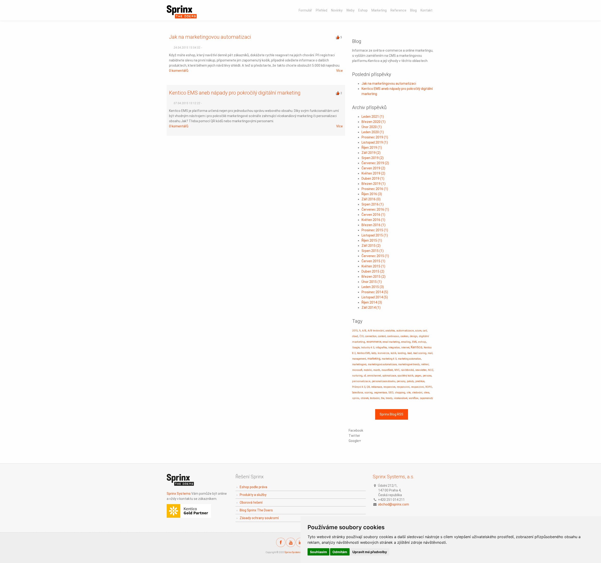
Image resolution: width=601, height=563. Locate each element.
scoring (368, 392)
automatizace (405, 330)
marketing (373, 358)
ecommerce (373, 341)
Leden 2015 (373, 287)
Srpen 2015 (373, 251)
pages (418, 375)
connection (371, 336)
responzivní (417, 387)
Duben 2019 (373, 178)
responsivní (403, 387)
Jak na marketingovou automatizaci (210, 37)
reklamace (376, 387)
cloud (355, 336)
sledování (417, 392)
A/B (364, 330)
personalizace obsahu (383, 381)
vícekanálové (400, 398)
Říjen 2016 (372, 194)
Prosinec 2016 (375, 189)
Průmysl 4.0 (358, 387)
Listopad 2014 (375, 297)
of (365, 375)
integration (394, 347)
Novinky (337, 10)
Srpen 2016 (373, 204)
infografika (381, 347)
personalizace (361, 381)
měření (425, 364)
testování (375, 398)
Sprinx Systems (179, 493)
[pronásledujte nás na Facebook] (280, 542)
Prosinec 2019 (375, 137)
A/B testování (376, 330)
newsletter (421, 370)
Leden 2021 (373, 116)
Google (356, 347)
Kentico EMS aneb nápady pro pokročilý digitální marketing (234, 93)
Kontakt (426, 10)
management (359, 359)
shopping (400, 392)
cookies (404, 336)
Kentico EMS (363, 353)
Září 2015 (371, 245)
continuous (393, 336)
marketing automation (409, 359)
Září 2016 (371, 199)
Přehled (321, 10)
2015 (355, 330)
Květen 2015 (373, 266)
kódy (373, 353)
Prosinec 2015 (375, 230)
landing (402, 353)
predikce (419, 381)
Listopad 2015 (375, 235)
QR (368, 387)
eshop (422, 341)
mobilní (368, 370)
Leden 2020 (373, 132)
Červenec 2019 (375, 163)
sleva (426, 392)
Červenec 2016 (375, 209)
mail (430, 353)
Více (339, 70)
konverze (383, 353)
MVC (397, 370)
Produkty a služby (253, 495)
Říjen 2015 (372, 240)
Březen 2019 (373, 184)
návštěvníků (407, 370)
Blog (413, 10)
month (376, 370)
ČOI (361, 336)
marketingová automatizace (382, 364)
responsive (389, 387)
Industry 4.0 (367, 347)
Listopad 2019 (375, 142)
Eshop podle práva (253, 487)
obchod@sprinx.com (393, 504)
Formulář (305, 10)
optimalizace (389, 375)
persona (427, 375)
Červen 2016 (373, 215)
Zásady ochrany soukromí (259, 518)
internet (405, 347)
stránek (365, 398)
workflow (413, 398)
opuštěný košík (405, 375)
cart (425, 330)
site (409, 392)
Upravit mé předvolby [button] (369, 552)
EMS (414, 342)
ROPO (428, 387)
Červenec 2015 (375, 256)
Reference (398, 10)
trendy (389, 398)
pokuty (410, 381)
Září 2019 (371, 153)
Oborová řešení (251, 502)
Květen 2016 (373, 220)
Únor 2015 (372, 282)
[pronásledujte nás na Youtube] (290, 542)
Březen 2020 (373, 122)
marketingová (359, 364)
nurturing (357, 375)
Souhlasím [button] (318, 552)
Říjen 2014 (372, 302)
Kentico (416, 347)
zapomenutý (426, 398)
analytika (390, 330)
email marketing (391, 342)
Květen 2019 (373, 173)
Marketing (379, 10)
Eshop (363, 10)
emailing (406, 342)
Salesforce (357, 392)
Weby (350, 10)
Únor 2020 (372, 127)
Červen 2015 (373, 261)
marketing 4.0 (389, 359)
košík (393, 353)
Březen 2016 (373, 225)
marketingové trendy (409, 364)
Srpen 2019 (373, 158)
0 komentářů (178, 70)
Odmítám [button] (339, 552)
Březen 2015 (373, 276)
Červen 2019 (373, 168)
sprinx (355, 398)
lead (409, 353)
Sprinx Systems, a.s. (393, 476)
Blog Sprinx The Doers (256, 510)
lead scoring (419, 353)
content (382, 336)
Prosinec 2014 (375, 292)
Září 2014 (371, 307)
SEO (390, 392)
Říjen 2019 (372, 147)
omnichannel (374, 375)
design (413, 336)
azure (418, 330)
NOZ (430, 370)
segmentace (380, 392)
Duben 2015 (373, 271)
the (382, 398)
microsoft (357, 370)
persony (401, 381)
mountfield (387, 370)
